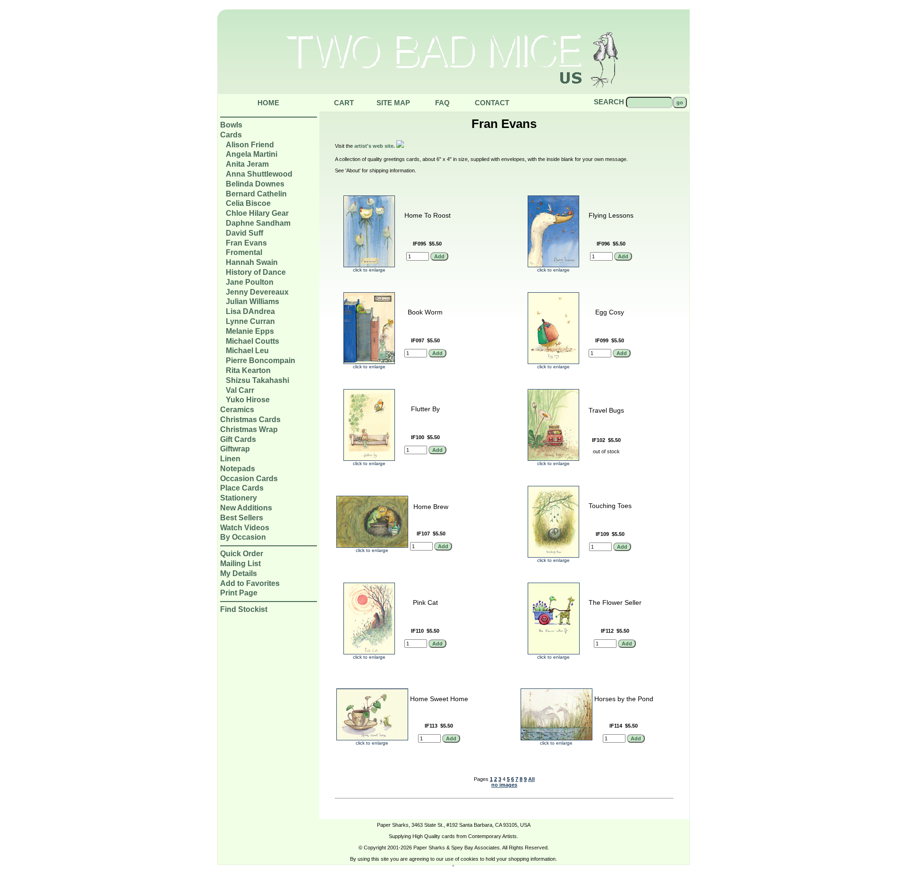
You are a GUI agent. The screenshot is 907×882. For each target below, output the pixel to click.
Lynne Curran (250, 321)
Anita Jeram (247, 164)
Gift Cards (238, 439)
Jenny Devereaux (257, 292)
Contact (492, 103)
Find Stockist (243, 609)
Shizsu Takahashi (257, 380)
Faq (442, 103)
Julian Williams (252, 301)
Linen (230, 459)
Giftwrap (235, 449)
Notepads (237, 469)
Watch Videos (244, 528)
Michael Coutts (252, 341)
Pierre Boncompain (260, 360)
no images (504, 785)
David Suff (244, 233)
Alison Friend (250, 145)
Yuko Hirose (248, 400)
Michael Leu (247, 351)
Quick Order (241, 554)
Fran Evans (246, 243)
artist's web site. (375, 146)
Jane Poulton (250, 282)
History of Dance (256, 272)
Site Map (393, 103)
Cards (231, 135)
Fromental (244, 252)
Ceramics (237, 410)
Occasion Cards (249, 479)
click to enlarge (369, 269)
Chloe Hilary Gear (257, 213)
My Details (238, 573)
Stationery (238, 498)
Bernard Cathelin (256, 194)
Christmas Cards (250, 420)
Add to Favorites (250, 583)
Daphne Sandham (258, 223)
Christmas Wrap (249, 429)
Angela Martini (251, 154)
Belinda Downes (255, 184)
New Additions (246, 508)
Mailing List (240, 564)
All (531, 779)
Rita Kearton (248, 370)
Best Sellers (241, 518)
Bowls (231, 125)
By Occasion (243, 537)
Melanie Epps (250, 331)
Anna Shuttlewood (259, 174)
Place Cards (242, 488)
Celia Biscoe (248, 203)
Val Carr (240, 390)
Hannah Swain (252, 262)
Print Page (238, 593)
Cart (344, 103)
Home (268, 103)
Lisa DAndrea (250, 311)
